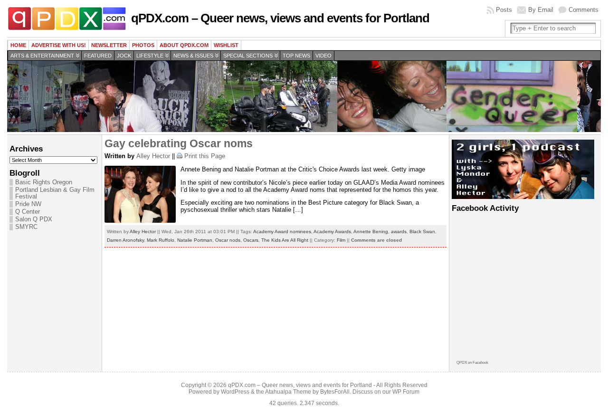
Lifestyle (149, 55)
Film (341, 240)
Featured (98, 55)
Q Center (27, 211)
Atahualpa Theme (288, 391)
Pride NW (28, 204)
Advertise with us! (58, 45)
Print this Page (204, 156)
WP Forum (405, 391)
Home (18, 45)
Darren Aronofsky (125, 240)
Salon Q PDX (33, 219)
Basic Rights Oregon (43, 182)
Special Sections (248, 55)
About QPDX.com (184, 45)
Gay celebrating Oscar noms (178, 143)
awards (399, 231)
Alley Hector (153, 156)
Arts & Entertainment (42, 55)
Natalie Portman (194, 240)
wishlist (226, 45)
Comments (583, 9)
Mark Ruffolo (160, 240)
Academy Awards (332, 231)
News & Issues (193, 55)
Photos (143, 45)
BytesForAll (335, 391)
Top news (296, 55)
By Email (540, 9)
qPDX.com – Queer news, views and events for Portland (280, 18)
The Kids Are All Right (284, 240)
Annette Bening (370, 231)
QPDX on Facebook (472, 362)
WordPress (235, 391)
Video (323, 55)
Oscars (250, 240)
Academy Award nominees (282, 231)
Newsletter (109, 45)
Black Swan (422, 231)
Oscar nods (227, 240)
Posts (504, 9)
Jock (124, 55)
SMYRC (26, 227)
